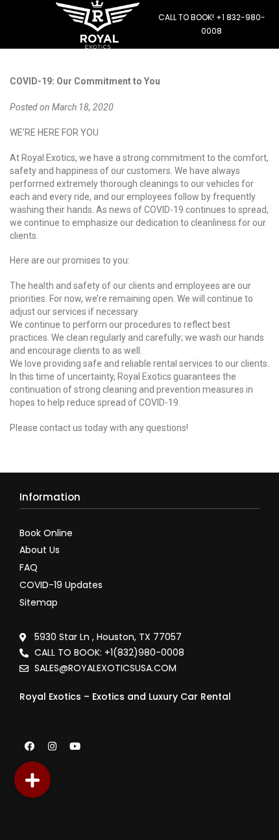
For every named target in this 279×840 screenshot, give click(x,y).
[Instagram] (52, 746)
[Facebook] (29, 746)
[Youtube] (74, 746)
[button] (32, 779)
